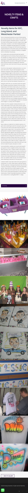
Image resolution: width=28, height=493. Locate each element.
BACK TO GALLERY (8, 476)
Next (26, 491)
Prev (23, 491)
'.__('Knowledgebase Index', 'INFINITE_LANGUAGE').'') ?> (19, 491)
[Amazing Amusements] (3, 3)
